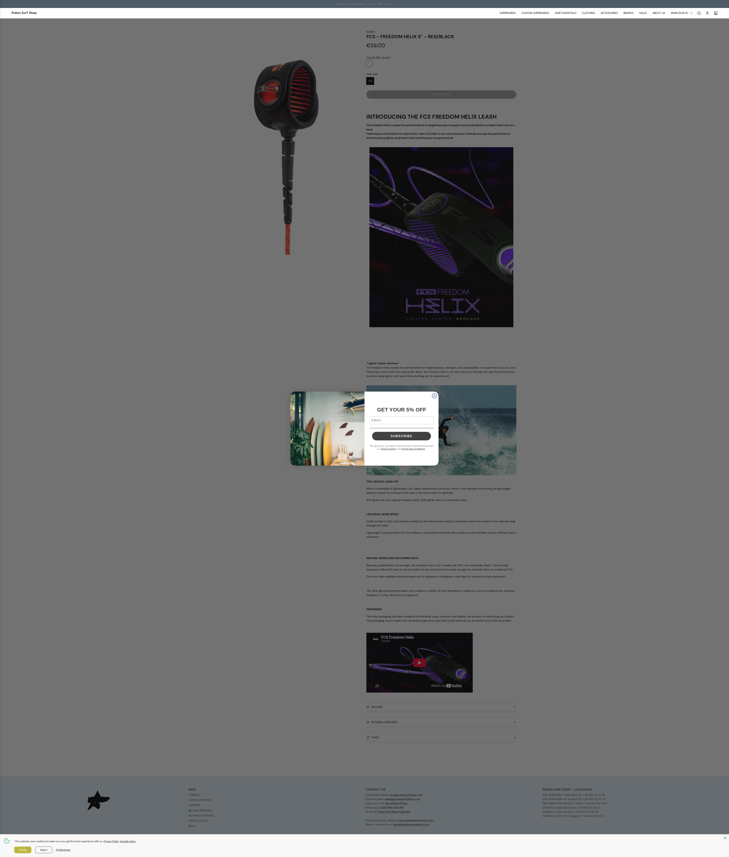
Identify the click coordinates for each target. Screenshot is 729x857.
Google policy (128, 841)
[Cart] (716, 13)
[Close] (725, 838)
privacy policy (388, 449)
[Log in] (707, 13)
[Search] (699, 13)
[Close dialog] (434, 395)
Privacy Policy (111, 841)
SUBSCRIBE (402, 436)
